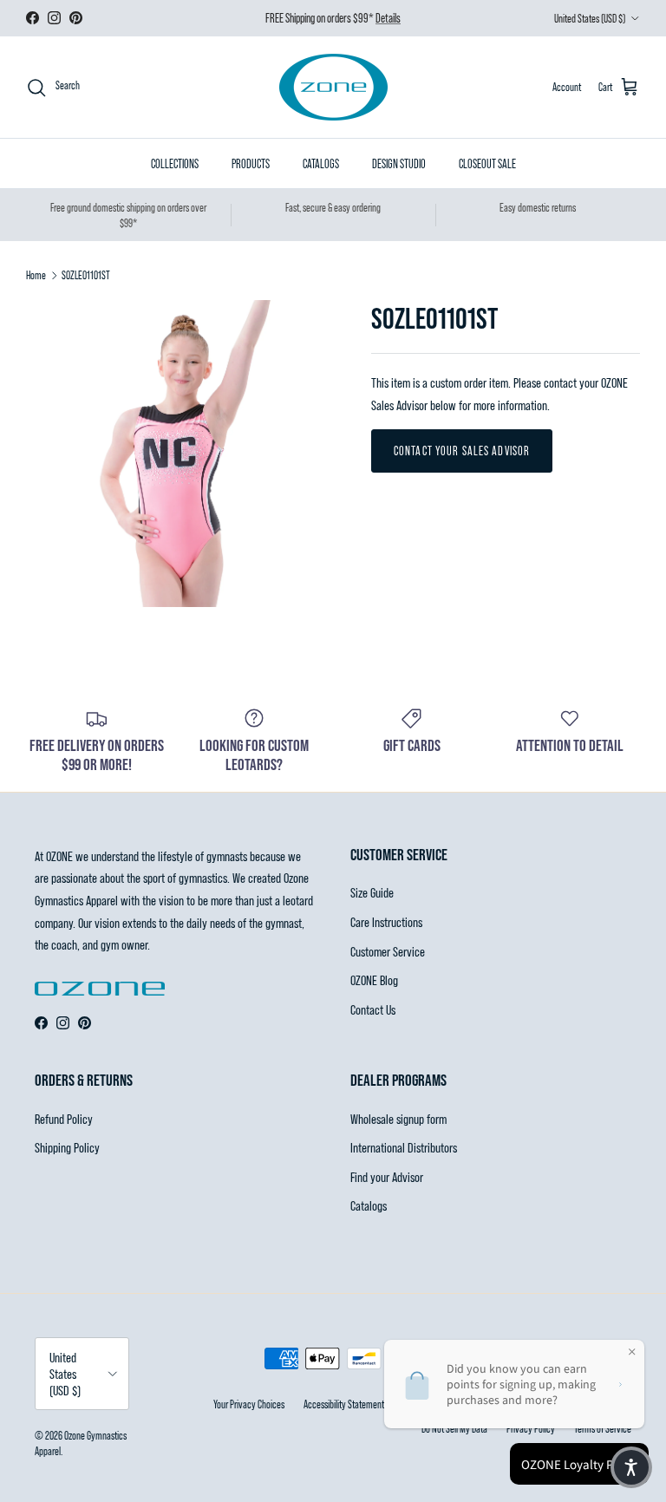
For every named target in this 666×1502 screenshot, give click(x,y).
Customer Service (387, 951)
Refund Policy (64, 1118)
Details (388, 17)
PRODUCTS (251, 163)
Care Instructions (386, 921)
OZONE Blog (374, 979)
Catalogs (368, 1205)
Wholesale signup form (398, 1118)
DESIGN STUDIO (399, 163)
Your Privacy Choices (248, 1404)
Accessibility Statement (344, 1404)
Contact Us (372, 1009)
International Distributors (403, 1147)
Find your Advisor (386, 1176)
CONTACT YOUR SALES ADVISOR (462, 450)
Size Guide (372, 892)
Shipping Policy (67, 1147)
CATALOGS (321, 163)
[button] (631, 1467)
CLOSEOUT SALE (487, 163)
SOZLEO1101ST (86, 275)
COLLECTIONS (175, 163)
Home (36, 275)
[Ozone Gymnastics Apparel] (333, 87)
